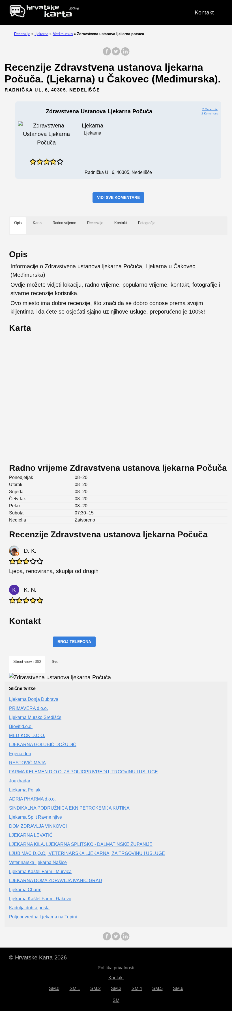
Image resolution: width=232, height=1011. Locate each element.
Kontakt (204, 12)
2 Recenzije (210, 109)
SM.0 (54, 988)
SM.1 (75, 988)
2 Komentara (209, 113)
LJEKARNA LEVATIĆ (31, 835)
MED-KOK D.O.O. (27, 735)
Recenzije (22, 34)
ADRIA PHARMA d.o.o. (32, 799)
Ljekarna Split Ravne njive (35, 817)
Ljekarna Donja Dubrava (33, 699)
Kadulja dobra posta (29, 907)
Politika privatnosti (116, 967)
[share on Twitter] (116, 54)
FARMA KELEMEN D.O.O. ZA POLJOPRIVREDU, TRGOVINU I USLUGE (83, 771)
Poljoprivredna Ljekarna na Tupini (43, 916)
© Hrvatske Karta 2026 (38, 957)
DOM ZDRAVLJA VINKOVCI (38, 826)
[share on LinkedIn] (125, 54)
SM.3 (116, 988)
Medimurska (63, 34)
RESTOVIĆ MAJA (27, 762)
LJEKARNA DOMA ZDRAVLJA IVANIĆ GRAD (55, 880)
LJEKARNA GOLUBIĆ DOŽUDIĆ (42, 744)
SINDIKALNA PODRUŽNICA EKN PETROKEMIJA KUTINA (69, 808)
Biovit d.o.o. (21, 726)
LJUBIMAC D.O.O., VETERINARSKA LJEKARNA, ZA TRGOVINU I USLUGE (87, 853)
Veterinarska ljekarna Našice (38, 862)
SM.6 (178, 988)
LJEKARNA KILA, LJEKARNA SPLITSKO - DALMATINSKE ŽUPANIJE (80, 844)
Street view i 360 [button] (27, 661)
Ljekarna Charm (25, 889)
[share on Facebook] (106, 54)
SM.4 (137, 988)
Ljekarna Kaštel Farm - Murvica (40, 871)
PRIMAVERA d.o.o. (28, 708)
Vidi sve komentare (118, 197)
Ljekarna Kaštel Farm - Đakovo (40, 898)
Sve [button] (55, 661)
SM (116, 1000)
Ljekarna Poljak (24, 789)
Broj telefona (74, 641)
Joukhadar (19, 780)
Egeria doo (20, 753)
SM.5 (157, 988)
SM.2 (95, 988)
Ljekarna (41, 34)
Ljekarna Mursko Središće (35, 717)
